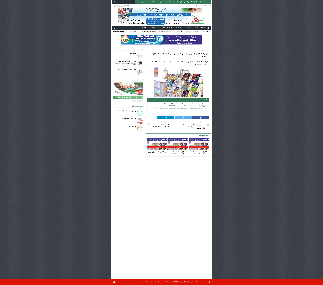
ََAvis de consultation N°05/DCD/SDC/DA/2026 (168, 31)
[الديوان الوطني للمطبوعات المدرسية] (161, 16)
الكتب (196, 27)
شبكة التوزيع (179, 27)
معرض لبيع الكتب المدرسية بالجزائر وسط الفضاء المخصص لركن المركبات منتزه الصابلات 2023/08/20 (180, 108)
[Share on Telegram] (166, 118)
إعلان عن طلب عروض (193, 31)
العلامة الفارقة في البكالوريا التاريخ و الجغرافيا (129, 97)
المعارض (203, 50)
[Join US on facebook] (113, 6)
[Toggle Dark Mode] (114, 28)
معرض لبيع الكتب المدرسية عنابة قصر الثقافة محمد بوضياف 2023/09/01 (187, 106)
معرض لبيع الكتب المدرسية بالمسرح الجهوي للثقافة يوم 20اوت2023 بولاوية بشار (185, 103)
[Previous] (115, 101)
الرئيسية (208, 27)
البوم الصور (153, 27)
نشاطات (202, 27)
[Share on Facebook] (201, 118)
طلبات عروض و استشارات (165, 27)
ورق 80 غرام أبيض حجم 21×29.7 (128, 118)
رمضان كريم (133, 53)
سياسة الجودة (145, 2)
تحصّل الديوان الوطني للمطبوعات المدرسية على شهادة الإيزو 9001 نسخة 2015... (125, 63)
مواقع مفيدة (167, 2)
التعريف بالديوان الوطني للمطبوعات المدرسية (185, 2)
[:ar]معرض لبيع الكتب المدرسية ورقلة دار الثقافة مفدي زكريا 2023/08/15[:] (162, 125)
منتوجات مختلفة (137, 106)
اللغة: (155, 2)
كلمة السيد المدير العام (204, 2)
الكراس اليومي (132, 126)
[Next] (118, 101)
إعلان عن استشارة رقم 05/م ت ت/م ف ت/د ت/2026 (140, 31)
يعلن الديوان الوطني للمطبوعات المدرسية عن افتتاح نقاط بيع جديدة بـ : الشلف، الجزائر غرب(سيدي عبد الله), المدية (172, 282)
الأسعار (189, 27)
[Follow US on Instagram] (116, 6)
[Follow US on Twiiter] (119, 6)
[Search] (114, 2)
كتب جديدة (139, 80)
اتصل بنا (161, 2)
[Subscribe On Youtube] (121, 6)
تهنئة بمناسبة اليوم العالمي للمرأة (127, 69)
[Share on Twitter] (183, 118)
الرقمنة (144, 27)
